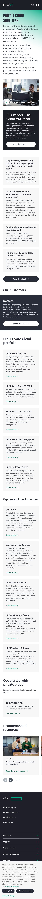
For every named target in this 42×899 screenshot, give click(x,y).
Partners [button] (6, 860)
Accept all (8, 891)
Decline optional (25, 891)
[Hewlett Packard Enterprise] (8, 5)
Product (10, 812)
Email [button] (8, 817)
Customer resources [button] (11, 854)
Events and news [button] (9, 848)
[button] (32, 4)
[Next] (11, 780)
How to (8, 807)
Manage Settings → (9, 896)
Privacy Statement (12, 886)
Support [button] (6, 842)
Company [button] (7, 835)
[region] (21, 312)
